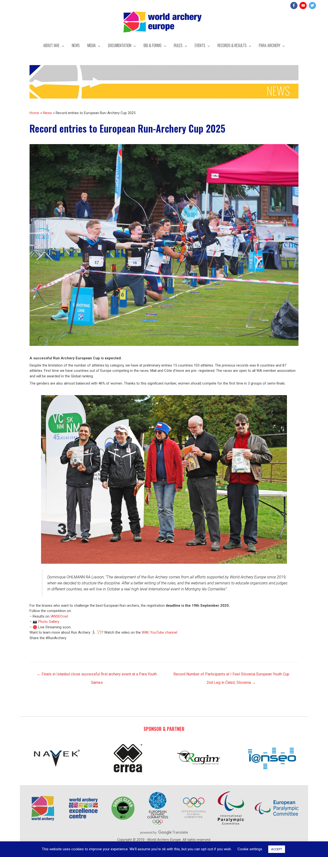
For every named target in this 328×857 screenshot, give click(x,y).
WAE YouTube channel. (160, 632)
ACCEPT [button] (276, 849)
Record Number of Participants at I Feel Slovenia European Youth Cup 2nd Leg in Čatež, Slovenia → (231, 675)
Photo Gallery (48, 621)
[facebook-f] (294, 5)
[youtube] (303, 5)
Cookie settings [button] (249, 849)
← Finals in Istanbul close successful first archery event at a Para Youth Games (97, 675)
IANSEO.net (59, 616)
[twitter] (313, 5)
